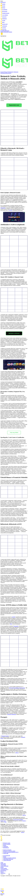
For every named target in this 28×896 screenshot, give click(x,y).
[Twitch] (1, 840)
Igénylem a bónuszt (14, 333)
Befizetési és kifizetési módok (9, 851)
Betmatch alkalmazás (11, 714)
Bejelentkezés (10, 71)
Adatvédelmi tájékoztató (8, 859)
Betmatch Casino (6, 843)
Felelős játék (5, 853)
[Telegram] (1, 838)
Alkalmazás (15, 71)
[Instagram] (1, 836)
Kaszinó (2, 71)
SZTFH (10, 210)
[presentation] (14, 889)
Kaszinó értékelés (6, 844)
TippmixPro (3, 207)
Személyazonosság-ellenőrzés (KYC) (10, 852)
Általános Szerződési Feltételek (9, 857)
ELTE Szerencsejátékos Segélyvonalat (17, 687)
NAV (11, 624)
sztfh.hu (17, 752)
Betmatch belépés (5, 736)
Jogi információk (6, 855)
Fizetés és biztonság (7, 849)
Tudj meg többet (14, 432)
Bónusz (5, 71)
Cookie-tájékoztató (7, 860)
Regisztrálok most (14, 105)
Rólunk (4, 856)
